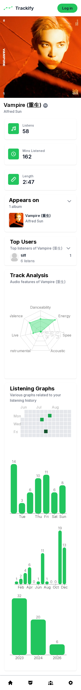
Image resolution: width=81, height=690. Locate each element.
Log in (67, 8)
